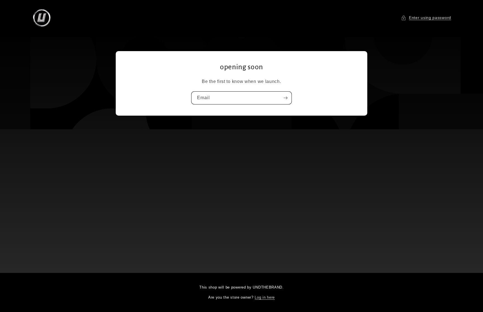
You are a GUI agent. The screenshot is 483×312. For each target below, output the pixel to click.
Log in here (265, 297)
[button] (426, 17)
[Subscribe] (285, 97)
